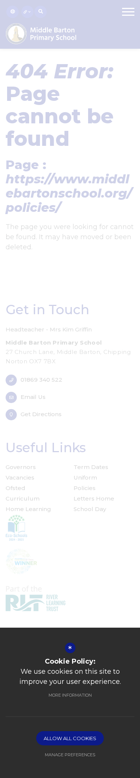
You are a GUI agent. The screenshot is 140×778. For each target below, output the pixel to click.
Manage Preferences (70, 754)
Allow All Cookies (70, 738)
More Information (70, 695)
